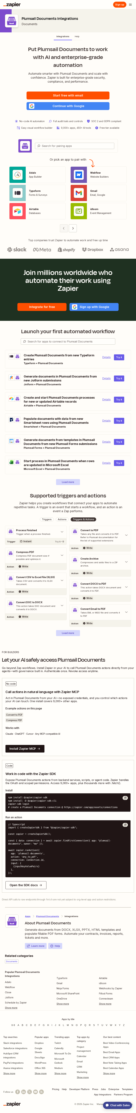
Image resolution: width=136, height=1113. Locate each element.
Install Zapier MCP (22, 748)
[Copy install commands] (125, 798)
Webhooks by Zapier (110, 988)
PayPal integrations (13, 1062)
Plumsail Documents (47, 916)
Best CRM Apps (111, 1057)
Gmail (59, 983)
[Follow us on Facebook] (17, 1092)
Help (57, 945)
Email (80, 1061)
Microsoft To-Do (62, 1053)
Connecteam (106, 998)
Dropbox (39, 1043)
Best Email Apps (111, 1052)
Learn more (37, 945)
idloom (102, 983)
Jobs (103, 1089)
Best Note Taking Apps (115, 1062)
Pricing (55, 1089)
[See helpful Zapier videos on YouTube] (35, 1092)
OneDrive (62, 998)
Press (95, 1089)
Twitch (57, 1043)
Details (106, 357)
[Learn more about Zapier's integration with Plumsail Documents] (12, 921)
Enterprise (113, 1089)
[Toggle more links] (25, 1007)
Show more (9, 1073)
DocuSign (40, 1057)
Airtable (103, 978)
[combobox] (74, 146)
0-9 (13, 1025)
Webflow (10, 987)
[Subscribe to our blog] (41, 1092)
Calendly (59, 1048)
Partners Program (123, 1094)
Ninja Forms (63, 988)
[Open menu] (130, 5)
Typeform (62, 978)
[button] (68, 106)
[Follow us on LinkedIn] (23, 1092)
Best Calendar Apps (113, 1068)
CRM (79, 1066)
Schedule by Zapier (16, 1002)
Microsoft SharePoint (68, 993)
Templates (127, 1089)
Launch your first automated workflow (68, 331)
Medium (58, 1068)
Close (8, 992)
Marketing (82, 1072)
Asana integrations (13, 1068)
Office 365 (40, 1068)
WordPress (40, 1062)
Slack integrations (12, 1043)
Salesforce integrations (15, 1048)
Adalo (8, 982)
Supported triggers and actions (68, 496)
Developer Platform (79, 1089)
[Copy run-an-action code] (125, 825)
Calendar (81, 1056)
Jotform (9, 997)
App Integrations (102, 1094)
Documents (29, 24)
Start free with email (68, 95)
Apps (28, 916)
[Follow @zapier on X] (29, 1092)
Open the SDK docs (24, 885)
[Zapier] (12, 4)
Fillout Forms (105, 993)
